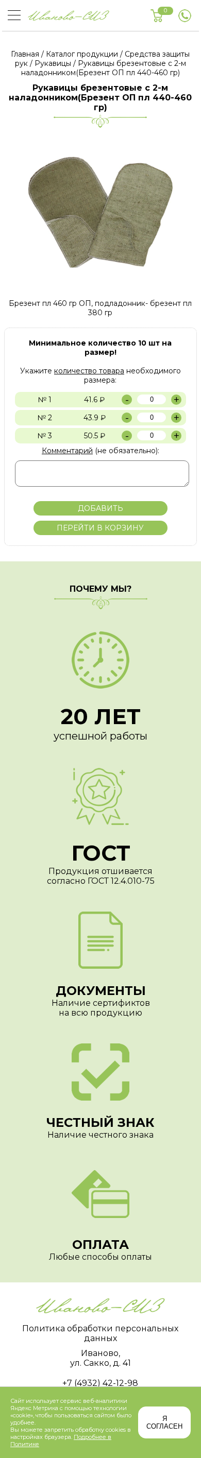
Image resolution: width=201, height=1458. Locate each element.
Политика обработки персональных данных (100, 1333)
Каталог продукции (82, 54)
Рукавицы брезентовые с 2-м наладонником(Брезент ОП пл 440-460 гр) (103, 68)
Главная (25, 54)
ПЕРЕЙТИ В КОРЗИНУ (100, 528)
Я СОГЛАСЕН (164, 1422)
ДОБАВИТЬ (100, 508)
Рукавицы (53, 63)
